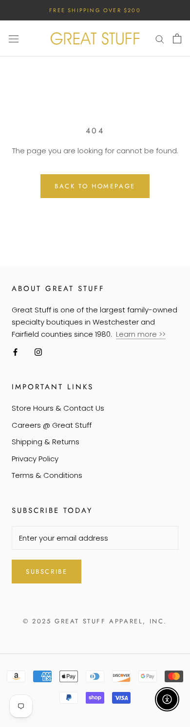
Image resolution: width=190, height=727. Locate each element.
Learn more (137, 334)
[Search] (159, 38)
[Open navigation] (14, 38)
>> (162, 334)
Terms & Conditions (47, 475)
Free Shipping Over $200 (95, 10)
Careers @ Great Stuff (52, 425)
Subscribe (46, 571)
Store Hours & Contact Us (58, 408)
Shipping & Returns (45, 441)
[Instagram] (38, 352)
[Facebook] (15, 352)
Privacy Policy (35, 459)
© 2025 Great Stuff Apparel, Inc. (95, 621)
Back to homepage (95, 186)
